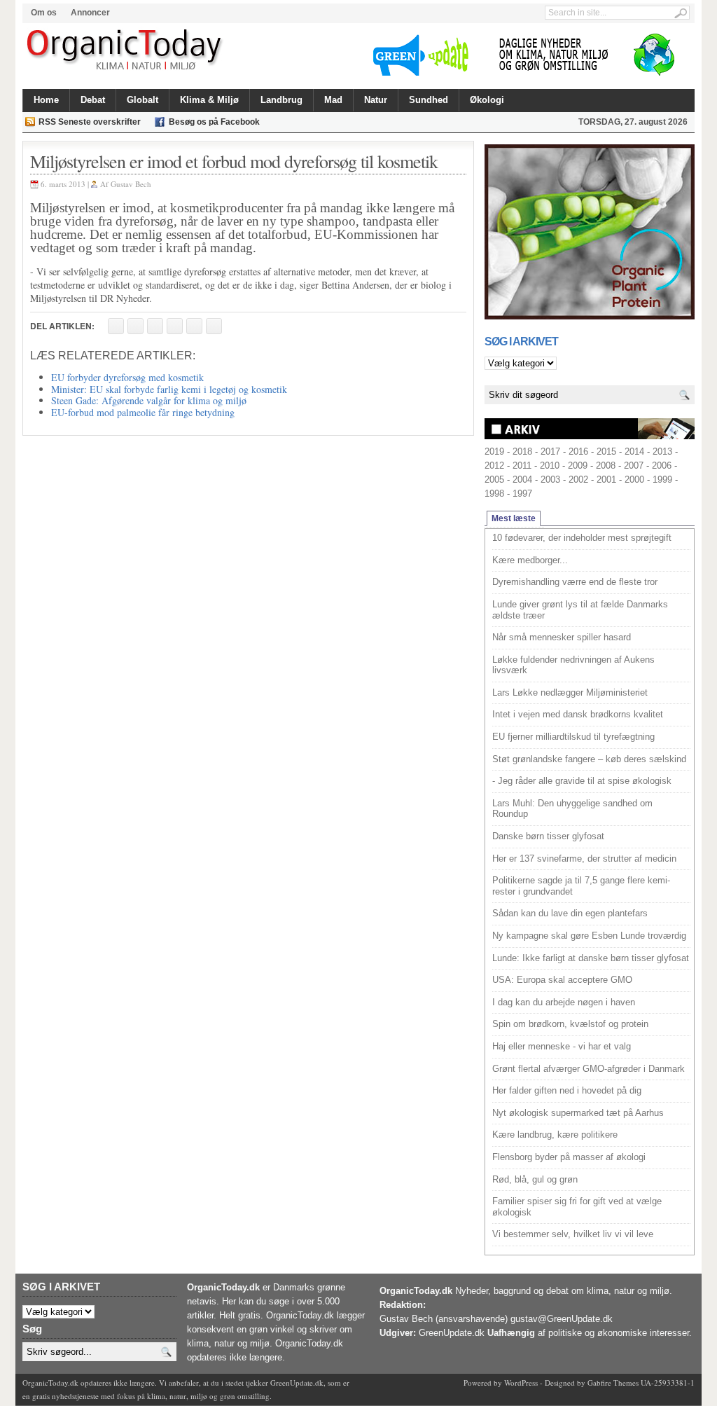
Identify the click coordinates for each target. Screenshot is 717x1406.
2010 (549, 465)
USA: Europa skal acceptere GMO (562, 979)
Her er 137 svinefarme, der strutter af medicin (584, 858)
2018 (522, 451)
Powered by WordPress (501, 1382)
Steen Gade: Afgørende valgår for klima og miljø (148, 400)
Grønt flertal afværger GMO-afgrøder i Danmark (588, 1068)
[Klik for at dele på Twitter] (175, 326)
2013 (662, 451)
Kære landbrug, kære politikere (555, 1134)
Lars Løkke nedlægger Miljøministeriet (570, 692)
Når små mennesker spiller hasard (561, 637)
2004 (522, 479)
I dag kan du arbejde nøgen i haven (563, 1002)
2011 (522, 465)
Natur (375, 100)
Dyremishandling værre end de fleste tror (574, 582)
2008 (605, 465)
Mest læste (514, 518)
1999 (662, 479)
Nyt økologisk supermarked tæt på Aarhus (578, 1113)
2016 (578, 451)
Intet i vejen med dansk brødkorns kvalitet (577, 714)
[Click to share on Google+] (194, 326)
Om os (44, 13)
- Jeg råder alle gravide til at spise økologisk (581, 781)
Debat (93, 100)
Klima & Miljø (209, 100)
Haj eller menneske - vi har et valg (561, 1046)
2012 (494, 465)
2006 (661, 465)
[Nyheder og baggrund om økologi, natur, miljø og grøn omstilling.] (125, 50)
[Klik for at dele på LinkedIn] (214, 326)
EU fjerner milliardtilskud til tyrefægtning (573, 736)
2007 (633, 465)
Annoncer (90, 13)
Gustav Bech (131, 184)
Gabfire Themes (613, 1382)
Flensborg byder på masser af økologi (569, 1157)
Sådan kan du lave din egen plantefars (570, 913)
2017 (550, 451)
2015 (606, 451)
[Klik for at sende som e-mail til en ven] (155, 326)
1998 (494, 493)
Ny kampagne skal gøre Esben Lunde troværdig (589, 935)
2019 (494, 451)
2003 (550, 479)
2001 (606, 479)
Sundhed (428, 100)
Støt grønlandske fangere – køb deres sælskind (589, 759)
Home (46, 100)
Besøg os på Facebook (214, 122)
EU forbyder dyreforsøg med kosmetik (127, 377)
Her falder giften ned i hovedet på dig (566, 1090)
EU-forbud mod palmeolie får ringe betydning (143, 412)
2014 (634, 451)
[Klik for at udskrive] (135, 326)
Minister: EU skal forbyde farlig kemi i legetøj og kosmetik (169, 389)
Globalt (142, 100)
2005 (494, 479)
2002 (578, 479)
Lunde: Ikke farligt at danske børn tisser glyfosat (590, 958)
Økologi (487, 100)
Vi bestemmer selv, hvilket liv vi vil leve (572, 1234)
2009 (577, 465)
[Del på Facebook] (116, 326)
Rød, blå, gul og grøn (535, 1179)
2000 (634, 479)
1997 (522, 493)
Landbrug (281, 100)
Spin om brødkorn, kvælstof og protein (570, 1024)
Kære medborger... (530, 560)
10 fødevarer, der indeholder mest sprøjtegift (581, 537)
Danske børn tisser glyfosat (548, 836)
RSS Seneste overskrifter (90, 122)
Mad (333, 100)
